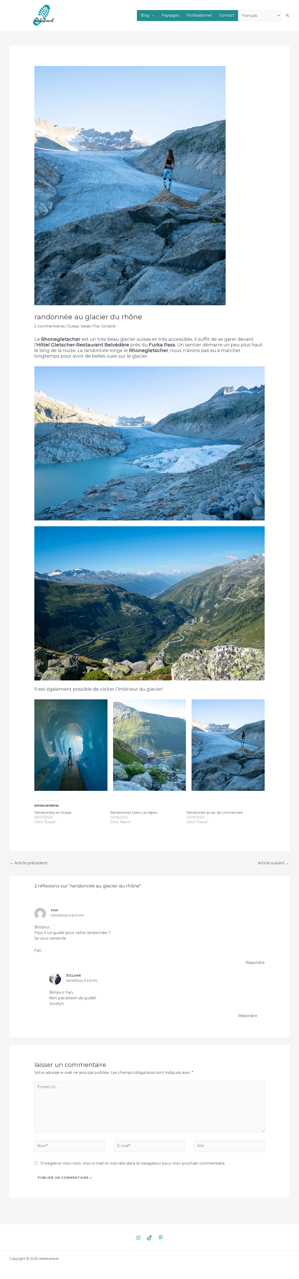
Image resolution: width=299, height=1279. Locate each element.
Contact (226, 15)
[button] (287, 15)
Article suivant (273, 863)
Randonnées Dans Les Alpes (133, 812)
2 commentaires (49, 326)
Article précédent (29, 863)
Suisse (73, 326)
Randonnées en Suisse (52, 812)
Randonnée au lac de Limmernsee (214, 812)
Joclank (73, 975)
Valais (86, 326)
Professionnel (199, 15)
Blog (145, 15)
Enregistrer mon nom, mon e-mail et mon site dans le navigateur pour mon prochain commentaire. (133, 1163)
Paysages (170, 15)
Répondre (255, 962)
